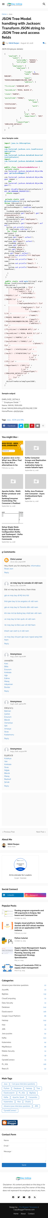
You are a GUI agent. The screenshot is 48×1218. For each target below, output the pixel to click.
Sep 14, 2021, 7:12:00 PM (18, 585)
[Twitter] (20, 426)
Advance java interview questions (24, 985)
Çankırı (7, 714)
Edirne (7, 678)
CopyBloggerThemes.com (24, 1210)
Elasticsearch (24, 1012)
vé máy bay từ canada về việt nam (26, 583)
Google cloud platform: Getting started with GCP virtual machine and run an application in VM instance (29, 926)
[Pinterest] (32, 426)
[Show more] (43, 426)
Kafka (24, 1038)
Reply (6, 573)
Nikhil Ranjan (13, 844)
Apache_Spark (18, 1097)
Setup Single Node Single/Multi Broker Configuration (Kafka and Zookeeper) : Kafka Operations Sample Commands (12, 533)
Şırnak (6, 782)
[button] (3, 4)
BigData (24, 994)
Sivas (6, 732)
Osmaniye (8, 723)
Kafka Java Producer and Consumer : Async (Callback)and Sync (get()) (35, 495)
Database (24, 1007)
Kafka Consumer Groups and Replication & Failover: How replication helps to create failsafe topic (35, 463)
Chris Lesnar (16, 559)
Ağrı (6, 675)
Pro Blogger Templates (28, 1207)
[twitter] (18, 1197)
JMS (24, 1029)
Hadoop (24, 1020)
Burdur (7, 687)
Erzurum (7, 669)
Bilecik (7, 720)
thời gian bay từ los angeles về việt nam (21, 601)
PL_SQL (24, 1064)
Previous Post (9, 832)
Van (6, 761)
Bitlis (6, 666)
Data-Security (24, 1003)
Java (10, 14)
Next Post (40, 832)
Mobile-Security (24, 1051)
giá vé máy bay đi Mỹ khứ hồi (16, 595)
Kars (6, 663)
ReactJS (24, 1069)
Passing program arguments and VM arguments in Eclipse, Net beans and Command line (29, 912)
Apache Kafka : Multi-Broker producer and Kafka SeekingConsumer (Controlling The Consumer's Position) (11, 497)
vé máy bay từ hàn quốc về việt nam (19, 619)
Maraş (6, 681)
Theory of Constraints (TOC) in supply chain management (28, 966)
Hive (24, 1025)
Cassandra (33, 1097)
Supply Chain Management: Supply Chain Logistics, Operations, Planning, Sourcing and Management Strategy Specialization (30, 953)
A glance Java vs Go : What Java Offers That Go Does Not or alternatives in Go (12, 461)
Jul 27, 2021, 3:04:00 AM (17, 562)
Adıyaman (8, 684)
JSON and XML (18, 420)
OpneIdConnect (24, 1060)
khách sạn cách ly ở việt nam (16, 631)
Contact (31, 1214)
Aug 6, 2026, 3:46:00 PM (18, 704)
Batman (7, 711)
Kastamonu (9, 735)
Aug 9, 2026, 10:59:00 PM (18, 751)
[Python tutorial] (7, 940)
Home (4, 14)
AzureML (24, 990)
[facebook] (13, 1197)
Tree (38, 1088)
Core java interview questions (23, 1084)
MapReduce (24, 1047)
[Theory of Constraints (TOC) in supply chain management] (7, 968)
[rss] (35, 1197)
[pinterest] (29, 1197)
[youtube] (24, 1197)
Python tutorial (21, 938)
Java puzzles (24, 1034)
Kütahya (7, 758)
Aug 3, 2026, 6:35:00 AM (18, 656)
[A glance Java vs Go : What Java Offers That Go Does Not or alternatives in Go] (12, 448)
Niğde (6, 770)
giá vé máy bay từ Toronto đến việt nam (21, 607)
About (23, 1214)
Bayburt (7, 779)
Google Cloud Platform (24, 1016)
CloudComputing (24, 998)
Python (6, 1088)
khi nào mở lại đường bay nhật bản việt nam (23, 613)
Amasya (7, 729)
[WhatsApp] (26, 426)
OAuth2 (24, 1055)
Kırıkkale (7, 672)
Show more (11, 847)
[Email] (37, 426)
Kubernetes (24, 1042)
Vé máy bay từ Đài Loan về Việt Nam (19, 625)
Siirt (5, 726)
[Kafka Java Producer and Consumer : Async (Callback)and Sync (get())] (35, 481)
